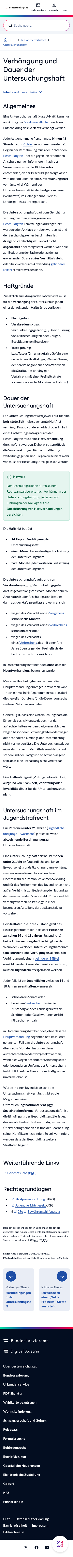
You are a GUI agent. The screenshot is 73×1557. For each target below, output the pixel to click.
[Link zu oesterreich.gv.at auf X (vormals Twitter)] (26, 1548)
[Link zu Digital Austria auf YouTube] (47, 1548)
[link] (18, 1289)
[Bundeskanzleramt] (36, 1341)
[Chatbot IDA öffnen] (60, 1544)
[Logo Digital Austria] (36, 1351)
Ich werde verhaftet (33, 40)
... (15, 40)
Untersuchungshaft (15, 44)
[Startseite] (5, 40)
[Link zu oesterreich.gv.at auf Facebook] (36, 1548)
